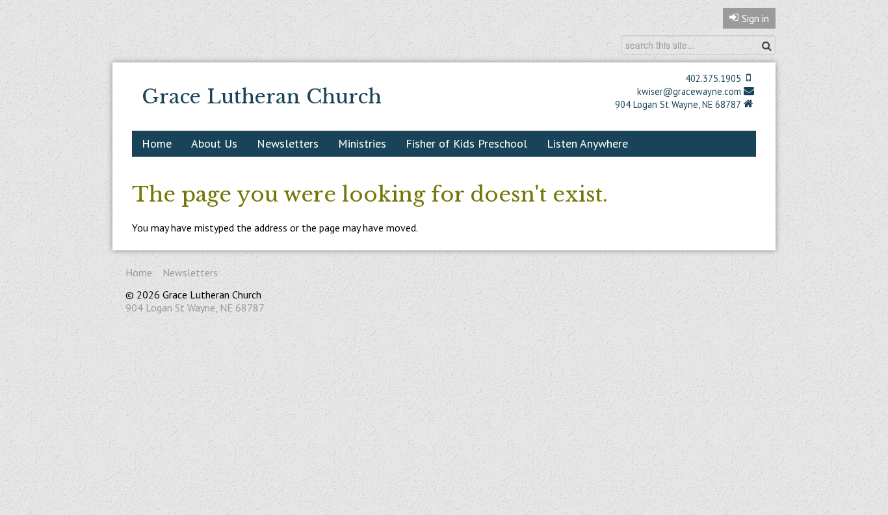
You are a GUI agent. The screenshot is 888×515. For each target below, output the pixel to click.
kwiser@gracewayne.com (689, 91)
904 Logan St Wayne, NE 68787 (678, 104)
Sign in (755, 18)
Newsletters (288, 143)
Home (157, 143)
